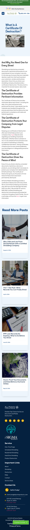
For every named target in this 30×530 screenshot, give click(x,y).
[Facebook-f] (6, 420)
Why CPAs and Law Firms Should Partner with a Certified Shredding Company (15, 243)
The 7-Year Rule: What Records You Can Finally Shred (14, 289)
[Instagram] (10, 420)
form (17, 196)
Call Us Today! (15, 490)
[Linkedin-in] (14, 420)
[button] (21, 522)
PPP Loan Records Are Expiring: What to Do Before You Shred (14, 336)
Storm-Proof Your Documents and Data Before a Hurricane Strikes (14, 382)
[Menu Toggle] (3, 13)
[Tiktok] (22, 420)
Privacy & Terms (15, 526)
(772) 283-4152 (11, 502)
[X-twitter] (18, 420)
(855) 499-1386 (24, 13)
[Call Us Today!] (6, 490)
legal (12, 135)
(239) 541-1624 (11, 510)
